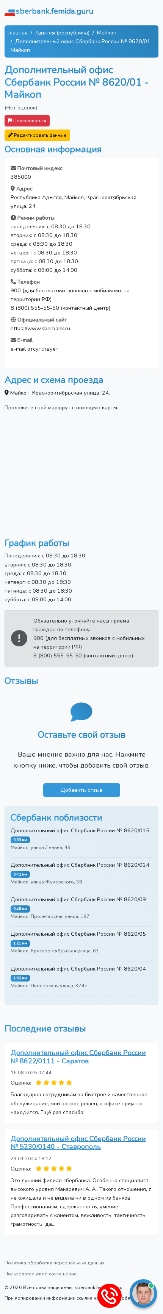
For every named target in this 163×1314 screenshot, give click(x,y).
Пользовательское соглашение (41, 1273)
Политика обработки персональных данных (55, 1262)
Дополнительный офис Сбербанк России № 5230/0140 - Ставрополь (78, 1143)
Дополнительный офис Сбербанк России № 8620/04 (78, 968)
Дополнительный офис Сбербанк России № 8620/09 (78, 899)
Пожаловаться (29, 120)
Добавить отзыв (82, 790)
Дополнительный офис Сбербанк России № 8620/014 (80, 865)
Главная (18, 32)
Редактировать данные (40, 135)
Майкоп (106, 32)
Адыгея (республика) (62, 32)
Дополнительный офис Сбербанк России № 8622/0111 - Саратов (78, 1057)
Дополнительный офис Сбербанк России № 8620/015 (80, 830)
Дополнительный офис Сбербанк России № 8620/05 (78, 934)
